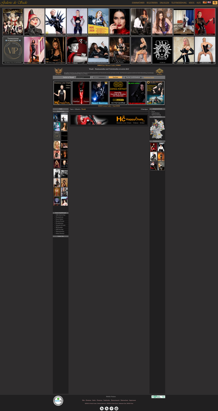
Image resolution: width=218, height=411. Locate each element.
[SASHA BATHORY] (64, 121)
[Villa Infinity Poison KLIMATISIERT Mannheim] (13, 50)
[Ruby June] (56, 196)
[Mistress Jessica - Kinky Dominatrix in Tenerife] (153, 160)
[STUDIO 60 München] (162, 50)
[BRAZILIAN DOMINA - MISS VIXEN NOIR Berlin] (120, 22)
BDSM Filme (130, 403)
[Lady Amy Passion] (56, 158)
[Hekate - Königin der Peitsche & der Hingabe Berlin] (77, 50)
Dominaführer (138, 2)
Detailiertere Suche (149, 77)
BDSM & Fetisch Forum (91, 403)
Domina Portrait (60, 221)
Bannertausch (115, 400)
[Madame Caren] (161, 170)
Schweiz (77, 109)
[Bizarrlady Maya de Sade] (64, 168)
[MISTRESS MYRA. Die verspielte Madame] (64, 205)
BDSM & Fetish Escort (112, 403)
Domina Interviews (101, 403)
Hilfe (199, 2)
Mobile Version (111, 396)
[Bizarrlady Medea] (64, 186)
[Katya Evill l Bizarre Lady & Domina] (56, 186)
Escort (153, 111)
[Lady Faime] (153, 151)
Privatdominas (59, 223)
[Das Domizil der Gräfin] (64, 177)
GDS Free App (59, 229)
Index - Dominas (97, 400)
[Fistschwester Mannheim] (184, 22)
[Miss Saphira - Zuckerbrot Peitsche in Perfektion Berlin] (205, 22)
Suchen (115, 77)
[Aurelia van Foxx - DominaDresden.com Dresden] (98, 22)
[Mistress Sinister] (56, 130)
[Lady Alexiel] (56, 177)
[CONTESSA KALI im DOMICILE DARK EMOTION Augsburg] (56, 22)
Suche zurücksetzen (133, 77)
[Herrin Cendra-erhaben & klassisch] (64, 130)
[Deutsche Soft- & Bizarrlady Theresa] (56, 168)
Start (71, 109)
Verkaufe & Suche (60, 225)
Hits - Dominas (86, 400)
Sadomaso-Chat (122, 403)
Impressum (132, 400)
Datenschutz (124, 400)
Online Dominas (60, 233)
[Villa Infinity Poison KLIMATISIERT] (56, 140)
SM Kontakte (59, 227)
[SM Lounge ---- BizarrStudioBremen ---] (64, 149)
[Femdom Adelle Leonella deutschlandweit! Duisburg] (98, 50)
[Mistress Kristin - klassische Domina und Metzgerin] (153, 170)
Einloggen (164, 2)
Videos (191, 2)
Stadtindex (106, 400)
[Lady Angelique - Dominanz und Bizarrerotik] (64, 196)
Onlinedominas (155, 113)
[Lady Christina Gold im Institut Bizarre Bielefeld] (184, 50)
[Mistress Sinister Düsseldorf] (120, 50)
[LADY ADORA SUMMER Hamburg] (34, 50)
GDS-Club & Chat (60, 215)
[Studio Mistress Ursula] (56, 149)
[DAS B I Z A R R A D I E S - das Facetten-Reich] (56, 205)
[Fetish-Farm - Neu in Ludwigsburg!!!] (56, 121)
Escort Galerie (59, 219)
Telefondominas (60, 231)
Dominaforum (59, 217)
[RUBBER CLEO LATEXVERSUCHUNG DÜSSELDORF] (161, 160)
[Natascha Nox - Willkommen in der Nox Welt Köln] (77, 22)
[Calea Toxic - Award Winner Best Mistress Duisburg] (141, 50)
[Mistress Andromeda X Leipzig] (34, 22)
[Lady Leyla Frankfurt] (141, 22)
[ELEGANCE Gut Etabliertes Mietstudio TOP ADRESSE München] (13, 22)
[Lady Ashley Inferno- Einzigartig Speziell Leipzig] (56, 50)
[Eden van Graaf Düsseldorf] (205, 50)
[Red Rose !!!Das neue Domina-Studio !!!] (64, 158)
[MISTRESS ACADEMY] (64, 140)
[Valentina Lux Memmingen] (162, 22)
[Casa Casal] (161, 151)
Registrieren (152, 2)
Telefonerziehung (179, 2)
